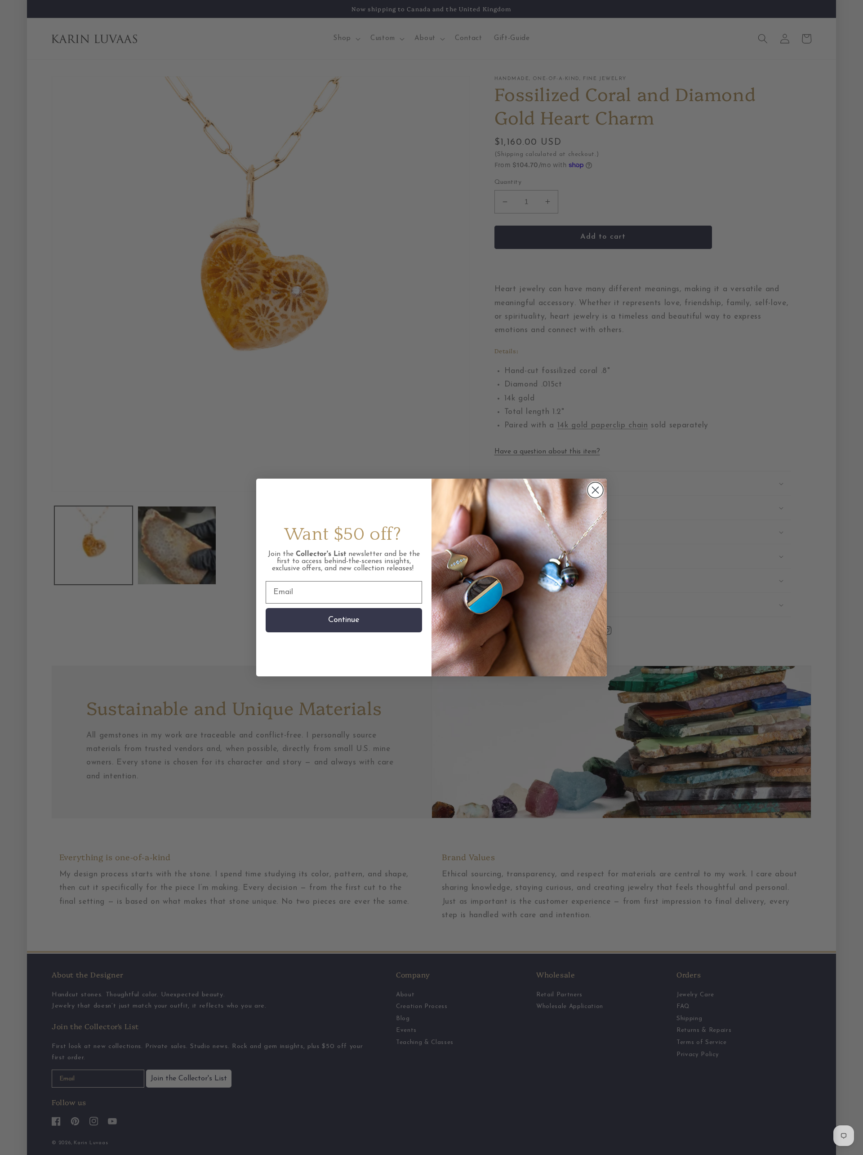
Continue (344, 620)
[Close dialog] (595, 490)
